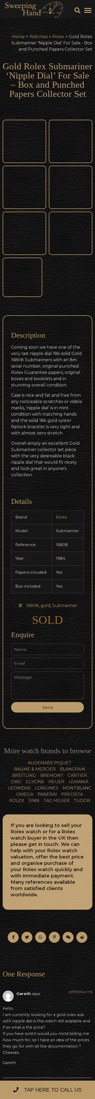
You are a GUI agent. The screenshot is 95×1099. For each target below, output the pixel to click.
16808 (32, 605)
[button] (88, 11)
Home (18, 36)
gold (45, 605)
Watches (38, 36)
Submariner (65, 605)
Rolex (58, 36)
